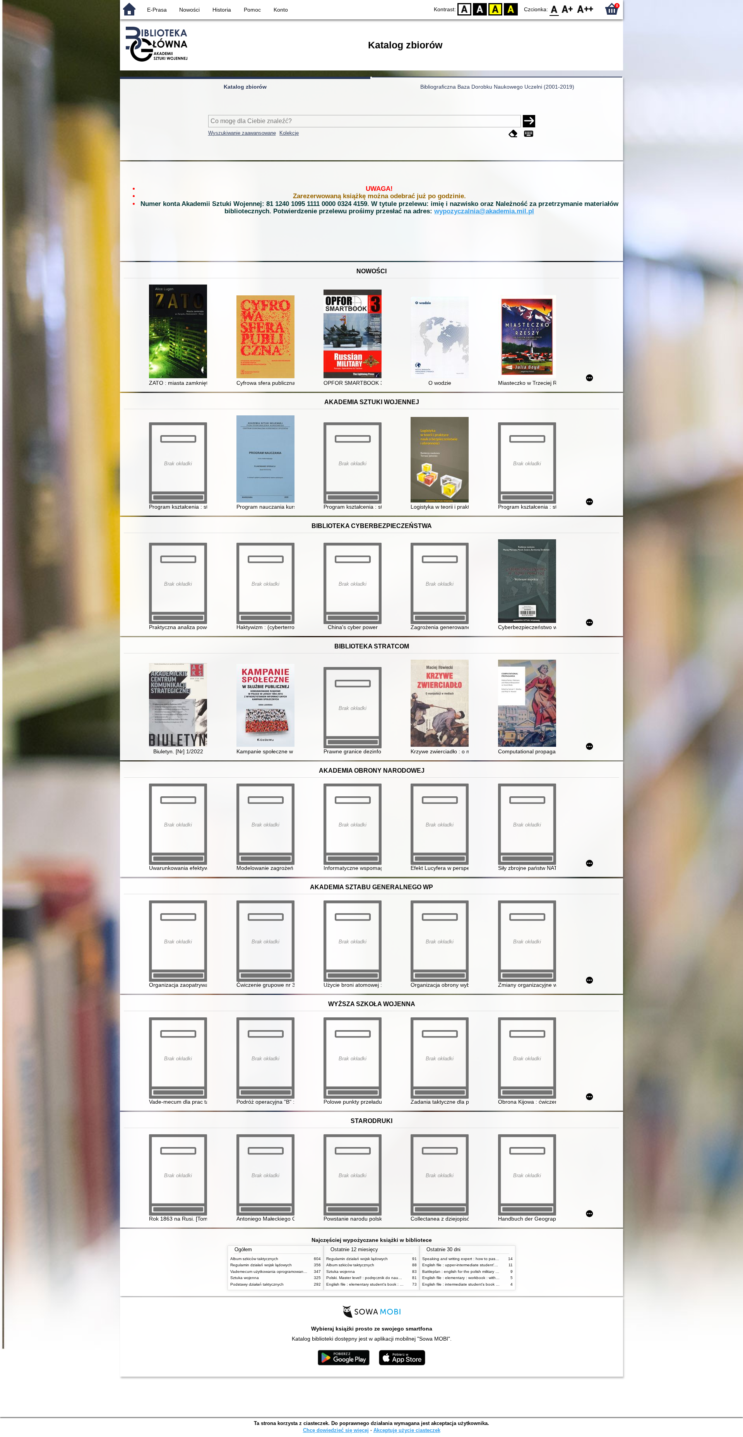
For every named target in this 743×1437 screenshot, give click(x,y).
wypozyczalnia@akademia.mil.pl (484, 211)
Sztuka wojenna (244, 1278)
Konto (281, 10)
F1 (567, 8)
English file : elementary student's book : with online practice (380, 1284)
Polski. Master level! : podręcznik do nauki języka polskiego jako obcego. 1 (392, 1278)
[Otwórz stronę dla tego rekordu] (180, 332)
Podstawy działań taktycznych (257, 1284)
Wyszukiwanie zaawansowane (242, 133)
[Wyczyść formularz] (513, 134)
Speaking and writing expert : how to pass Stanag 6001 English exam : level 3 (492, 1259)
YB (495, 8)
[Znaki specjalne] (528, 134)
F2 (585, 8)
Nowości (189, 10)
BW (480, 8)
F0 (554, 8)
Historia (221, 10)
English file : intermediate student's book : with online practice (477, 1284)
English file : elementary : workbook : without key (465, 1278)
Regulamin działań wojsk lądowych (261, 1265)
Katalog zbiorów (245, 87)
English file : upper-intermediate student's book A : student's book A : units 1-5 (491, 1265)
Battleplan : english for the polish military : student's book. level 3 (480, 1271)
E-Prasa (157, 10)
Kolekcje (289, 133)
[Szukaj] (529, 121)
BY (511, 8)
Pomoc (252, 10)
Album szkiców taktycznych (254, 1259)
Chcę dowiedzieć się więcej (336, 1430)
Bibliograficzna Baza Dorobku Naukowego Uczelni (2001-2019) (497, 87)
